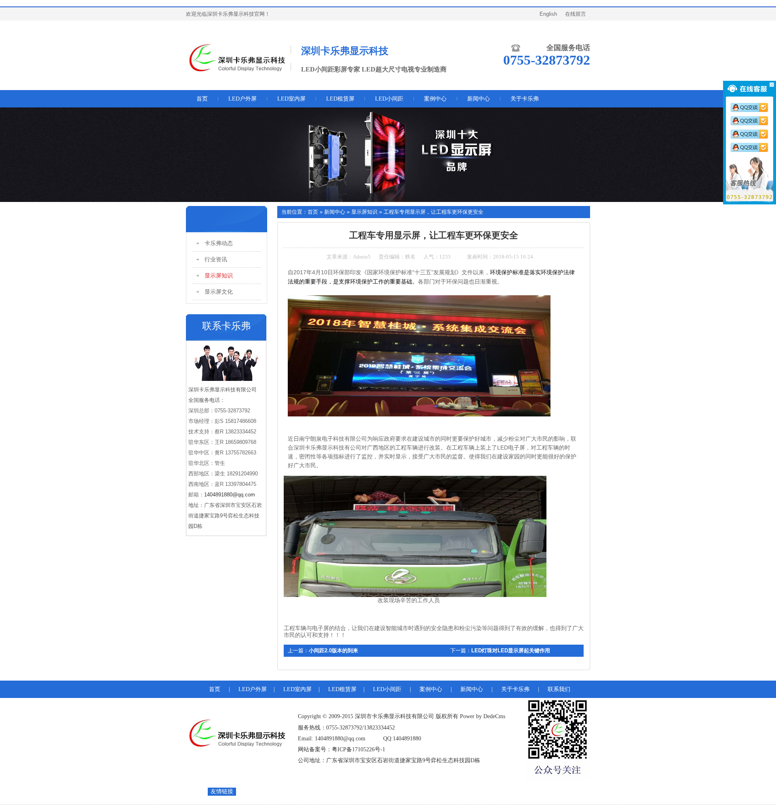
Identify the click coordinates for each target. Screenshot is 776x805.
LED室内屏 (291, 99)
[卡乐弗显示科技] (236, 744)
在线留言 (575, 14)
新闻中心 (334, 212)
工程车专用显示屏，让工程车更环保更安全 (433, 212)
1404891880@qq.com (229, 495)
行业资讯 (216, 259)
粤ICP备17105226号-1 (358, 749)
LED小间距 (389, 99)
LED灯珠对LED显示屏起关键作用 (510, 650)
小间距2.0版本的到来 (333, 650)
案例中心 (431, 689)
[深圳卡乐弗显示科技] (236, 71)
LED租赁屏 (340, 99)
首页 (313, 212)
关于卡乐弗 (515, 689)
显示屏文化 (219, 292)
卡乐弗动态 (219, 243)
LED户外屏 (242, 99)
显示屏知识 (219, 276)
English (548, 14)
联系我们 (559, 689)
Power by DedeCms (482, 716)
